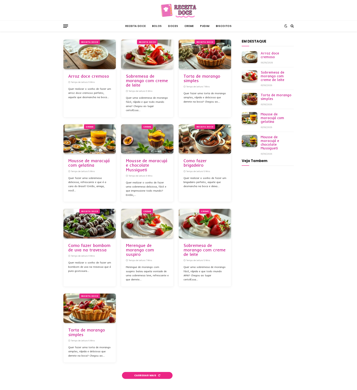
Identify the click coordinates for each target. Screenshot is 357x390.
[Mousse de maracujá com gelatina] (89, 139)
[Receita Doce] (178, 10)
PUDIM (205, 26)
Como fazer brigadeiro (195, 162)
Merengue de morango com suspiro (140, 250)
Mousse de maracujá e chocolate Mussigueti (146, 165)
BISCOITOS (224, 26)
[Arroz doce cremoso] (89, 54)
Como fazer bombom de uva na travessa (89, 247)
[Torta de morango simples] (205, 54)
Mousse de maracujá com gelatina (89, 162)
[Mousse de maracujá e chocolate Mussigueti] (147, 139)
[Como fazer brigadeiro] (205, 139)
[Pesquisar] (292, 26)
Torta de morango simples (202, 78)
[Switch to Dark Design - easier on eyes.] (285, 26)
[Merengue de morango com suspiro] (147, 223)
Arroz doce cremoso (88, 76)
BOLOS (157, 26)
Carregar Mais (145, 375)
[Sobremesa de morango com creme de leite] (147, 54)
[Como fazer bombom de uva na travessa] (89, 223)
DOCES (173, 26)
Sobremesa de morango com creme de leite (147, 80)
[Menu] (65, 26)
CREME (189, 26)
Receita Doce (135, 26)
